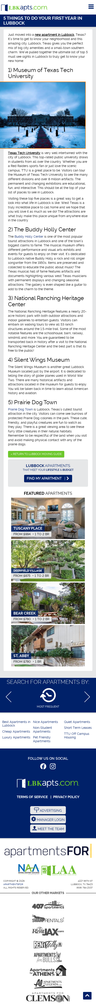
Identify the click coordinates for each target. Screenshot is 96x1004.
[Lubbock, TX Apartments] (24, 8)
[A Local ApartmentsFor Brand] (48, 851)
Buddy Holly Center (29, 236)
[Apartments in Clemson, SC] (48, 997)
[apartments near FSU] (48, 943)
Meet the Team (50, 829)
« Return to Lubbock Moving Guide (36, 454)
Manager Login (50, 820)
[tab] (48, 698)
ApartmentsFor (13, 884)
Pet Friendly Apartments (42, 739)
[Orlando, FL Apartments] (48, 903)
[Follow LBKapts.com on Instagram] (53, 767)
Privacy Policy (66, 797)
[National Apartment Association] (29, 869)
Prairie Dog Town (20, 409)
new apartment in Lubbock (54, 34)
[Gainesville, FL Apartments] (48, 917)
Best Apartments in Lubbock (16, 723)
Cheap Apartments (16, 731)
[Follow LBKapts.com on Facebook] (43, 767)
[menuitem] (17, 724)
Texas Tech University (24, 153)
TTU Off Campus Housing (76, 735)
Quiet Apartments (77, 722)
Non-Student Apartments (42, 729)
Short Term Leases (78, 728)
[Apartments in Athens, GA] (48, 970)
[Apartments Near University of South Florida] (48, 957)
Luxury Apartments (16, 737)
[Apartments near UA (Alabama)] (48, 984)
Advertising (50, 811)
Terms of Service (32, 797)
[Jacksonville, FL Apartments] (48, 930)
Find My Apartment (45, 478)
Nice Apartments (45, 722)
